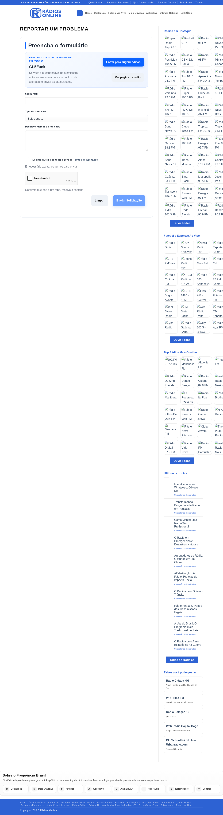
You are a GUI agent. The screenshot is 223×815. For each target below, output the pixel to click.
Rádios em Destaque (59, 802)
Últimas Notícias (169, 13)
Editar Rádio (168, 802)
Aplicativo (151, 13)
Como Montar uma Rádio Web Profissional (185, 523)
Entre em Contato (167, 2)
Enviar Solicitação (129, 200)
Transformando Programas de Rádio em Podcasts (187, 505)
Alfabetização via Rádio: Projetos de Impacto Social (185, 576)
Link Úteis (186, 13)
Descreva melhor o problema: (42, 126)
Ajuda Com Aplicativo (143, 2)
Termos (199, 2)
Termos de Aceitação (85, 159)
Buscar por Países (136, 802)
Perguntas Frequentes (117, 2)
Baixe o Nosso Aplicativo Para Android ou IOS (113, 805)
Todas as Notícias (182, 659)
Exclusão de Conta (149, 805)
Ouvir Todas (182, 223)
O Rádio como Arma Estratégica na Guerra (187, 643)
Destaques (100, 13)
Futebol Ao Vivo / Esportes (110, 802)
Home (88, 13)
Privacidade (186, 2)
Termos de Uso (183, 805)
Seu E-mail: (32, 93)
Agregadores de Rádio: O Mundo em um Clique (188, 559)
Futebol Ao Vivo (117, 13)
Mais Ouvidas (136, 13)
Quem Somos (95, 2)
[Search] (80, 13)
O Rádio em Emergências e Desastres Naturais (186, 541)
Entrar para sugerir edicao (123, 62)
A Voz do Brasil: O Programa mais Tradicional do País (186, 627)
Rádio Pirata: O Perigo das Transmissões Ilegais (188, 609)
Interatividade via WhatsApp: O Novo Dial (186, 487)
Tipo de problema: (36, 111)
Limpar (100, 200)
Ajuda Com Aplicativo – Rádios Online (66, 805)
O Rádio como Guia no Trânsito (188, 593)
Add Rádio (153, 802)
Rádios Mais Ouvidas (83, 802)
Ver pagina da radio (128, 77)
